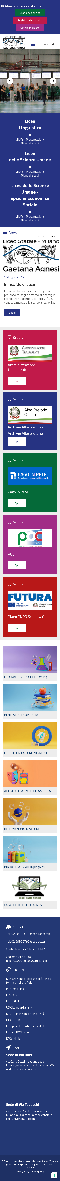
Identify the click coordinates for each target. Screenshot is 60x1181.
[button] (14, 43)
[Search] (53, 44)
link (17, 1038)
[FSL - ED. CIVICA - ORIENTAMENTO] (30, 739)
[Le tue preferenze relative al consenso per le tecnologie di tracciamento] (54, 1175)
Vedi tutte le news (46, 236)
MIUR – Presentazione (30, 139)
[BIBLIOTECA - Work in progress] (30, 853)
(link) (21, 988)
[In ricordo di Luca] (31, 256)
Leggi (12, 313)
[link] (30, 6)
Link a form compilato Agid (28, 980)
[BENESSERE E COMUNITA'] (30, 701)
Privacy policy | (23, 1171)
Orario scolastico (30, 13)
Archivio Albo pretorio (25, 427)
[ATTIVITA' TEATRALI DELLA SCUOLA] (30, 777)
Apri (17, 381)
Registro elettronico (30, 20)
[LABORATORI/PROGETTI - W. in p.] (30, 663)
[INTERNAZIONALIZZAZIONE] (30, 815)
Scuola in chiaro (30, 28)
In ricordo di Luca (19, 284)
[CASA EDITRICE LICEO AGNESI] (30, 891)
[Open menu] (33, 44)
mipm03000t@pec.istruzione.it (26, 960)
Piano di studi (30, 143)
